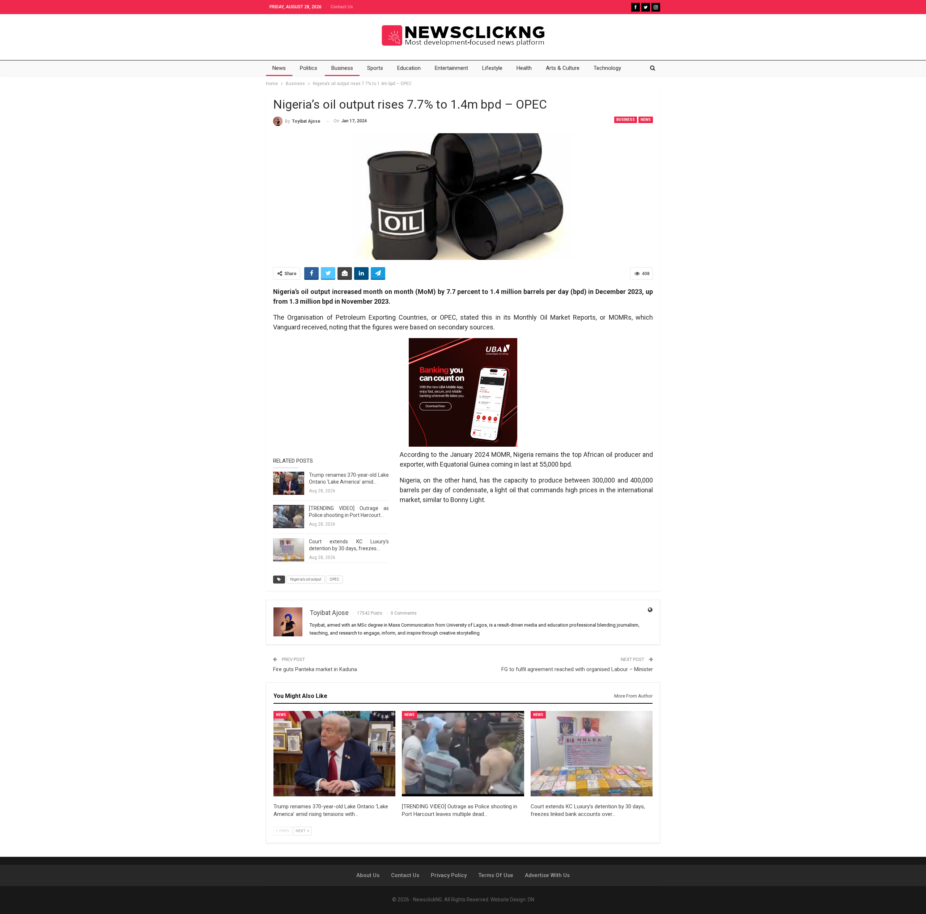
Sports (375, 68)
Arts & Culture (562, 68)
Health (524, 68)
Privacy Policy (449, 875)
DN (531, 899)
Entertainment (451, 68)
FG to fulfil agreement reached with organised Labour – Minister (577, 669)
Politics (308, 68)
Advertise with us (547, 875)
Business (342, 68)
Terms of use (495, 875)
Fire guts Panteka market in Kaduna (315, 669)
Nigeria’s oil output (305, 579)
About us (367, 875)
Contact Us (342, 6)
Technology (607, 68)
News (279, 68)
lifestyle (492, 68)
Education (409, 68)
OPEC (334, 579)
